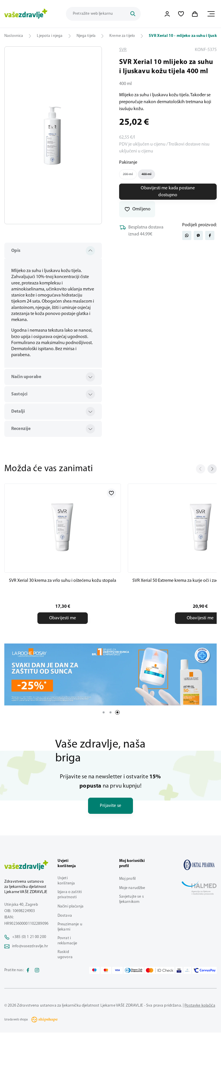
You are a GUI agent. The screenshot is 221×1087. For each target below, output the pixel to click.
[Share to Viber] (198, 235)
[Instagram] (37, 970)
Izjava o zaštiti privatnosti (70, 894)
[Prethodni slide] (200, 468)
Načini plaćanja (70, 906)
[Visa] (117, 970)
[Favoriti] (181, 13)
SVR (123, 50)
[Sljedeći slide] (212, 468)
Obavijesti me (62, 618)
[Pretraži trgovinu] (132, 13)
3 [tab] (117, 712)
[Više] (110, 674)
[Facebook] (28, 970)
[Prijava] (167, 13)
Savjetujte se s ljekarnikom (131, 899)
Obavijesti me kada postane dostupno (168, 191)
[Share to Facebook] (209, 235)
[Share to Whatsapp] (186, 235)
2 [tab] (110, 712)
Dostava (65, 916)
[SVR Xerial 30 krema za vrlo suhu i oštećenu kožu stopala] (63, 527)
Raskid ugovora (65, 954)
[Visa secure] (179, 970)
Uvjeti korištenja (66, 881)
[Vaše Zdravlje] (25, 14)
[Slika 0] (53, 135)
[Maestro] (94, 970)
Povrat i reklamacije (67, 941)
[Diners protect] (187, 970)
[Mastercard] (106, 970)
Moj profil (127, 879)
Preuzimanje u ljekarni (70, 927)
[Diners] (134, 970)
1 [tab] (103, 712)
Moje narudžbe (132, 888)
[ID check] (159, 970)
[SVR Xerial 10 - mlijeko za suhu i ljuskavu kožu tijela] (199, 864)
